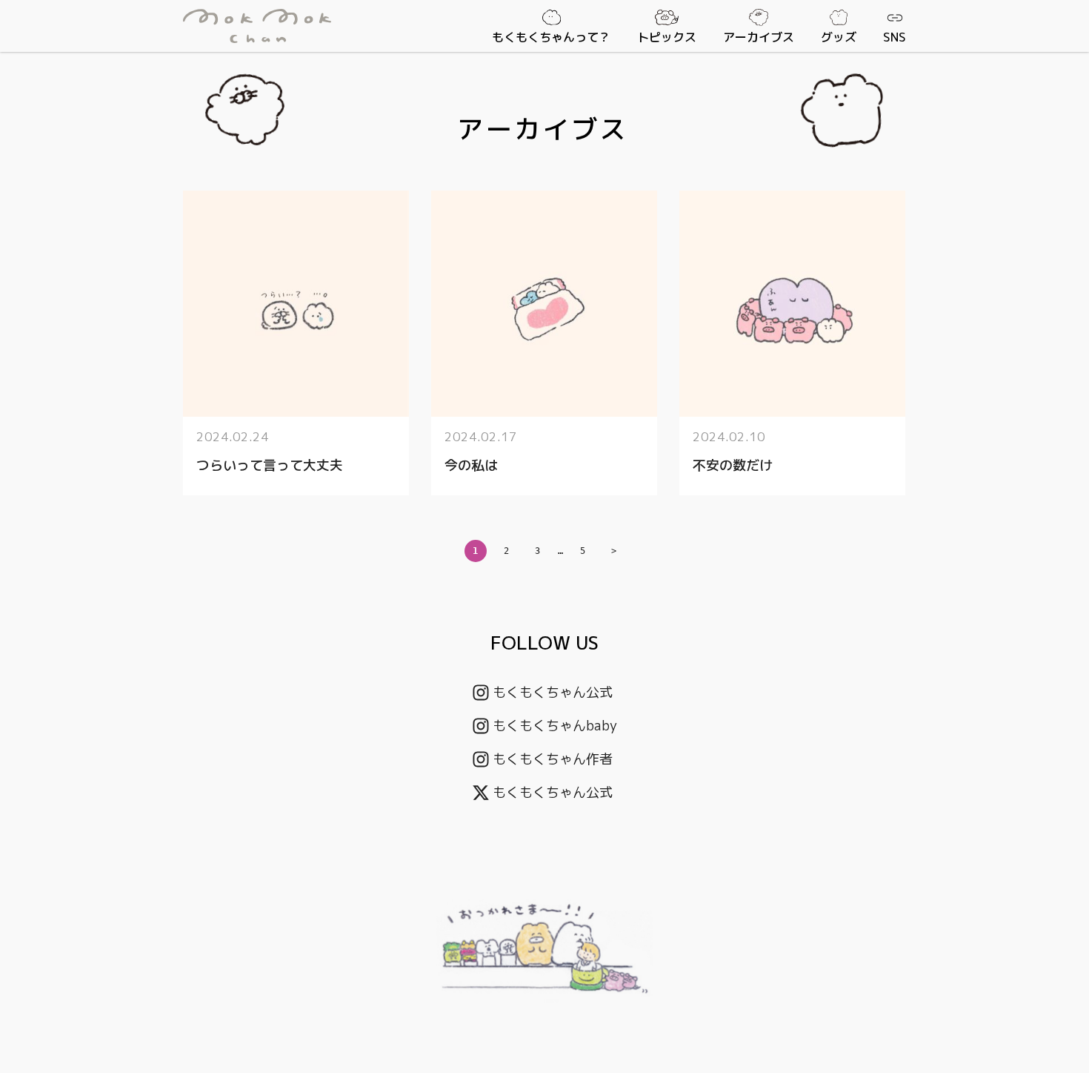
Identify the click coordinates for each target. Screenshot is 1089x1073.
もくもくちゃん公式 (553, 692)
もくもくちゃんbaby (555, 725)
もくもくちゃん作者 (553, 759)
